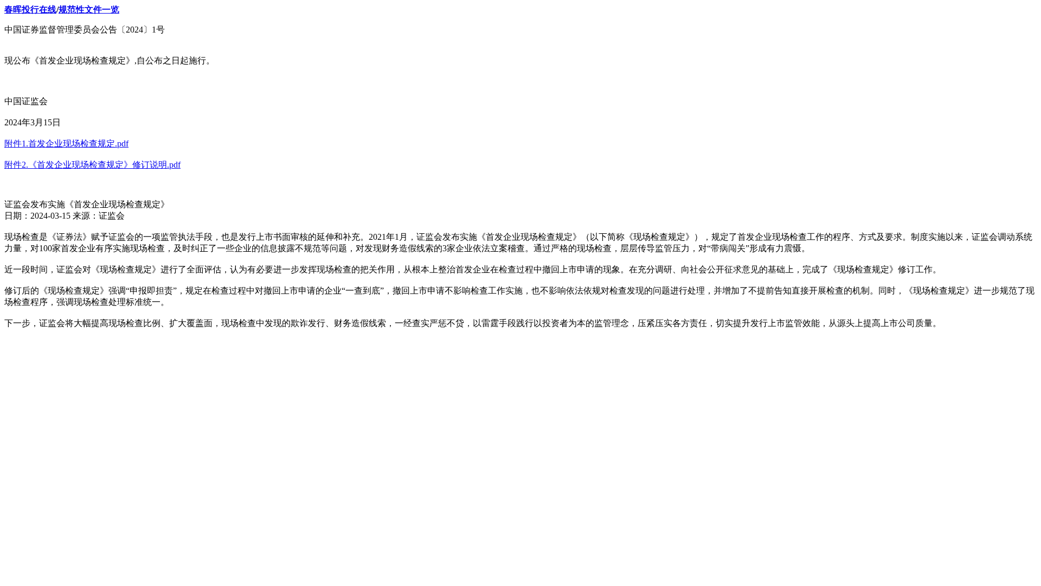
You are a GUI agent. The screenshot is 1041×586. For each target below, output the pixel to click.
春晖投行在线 (30, 9)
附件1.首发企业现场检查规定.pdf (66, 143)
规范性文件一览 (89, 9)
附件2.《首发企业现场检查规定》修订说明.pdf (92, 164)
